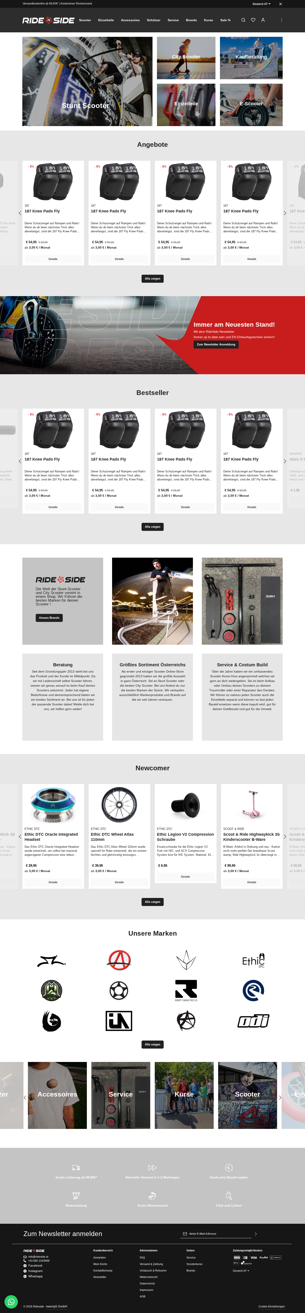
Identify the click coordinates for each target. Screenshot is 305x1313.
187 (27, 205)
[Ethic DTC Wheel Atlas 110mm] (119, 805)
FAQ (142, 1257)
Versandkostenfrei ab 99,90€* (41, 3)
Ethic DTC (32, 829)
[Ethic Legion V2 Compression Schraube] (185, 805)
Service (191, 1257)
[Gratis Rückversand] (152, 1198)
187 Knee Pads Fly (42, 211)
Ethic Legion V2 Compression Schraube (185, 837)
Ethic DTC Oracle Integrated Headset (51, 837)
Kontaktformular (103, 1270)
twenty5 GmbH (56, 1306)
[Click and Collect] (229, 1198)
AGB (142, 1296)
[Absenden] (256, 1234)
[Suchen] (243, 20)
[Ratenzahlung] (76, 1198)
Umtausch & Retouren (153, 1270)
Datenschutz (147, 1283)
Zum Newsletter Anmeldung (216, 344)
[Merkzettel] (253, 20)
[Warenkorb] (272, 20)
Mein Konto (100, 1264)
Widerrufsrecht (148, 1277)
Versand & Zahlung (151, 1264)
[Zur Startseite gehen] (48, 20)
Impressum (146, 1290)
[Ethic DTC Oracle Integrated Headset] (53, 805)
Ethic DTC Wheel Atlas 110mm (112, 837)
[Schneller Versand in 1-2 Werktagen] (152, 1170)
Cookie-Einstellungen (272, 1306)
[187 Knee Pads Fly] (53, 181)
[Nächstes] (284, 213)
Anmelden (99, 1257)
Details (53, 259)
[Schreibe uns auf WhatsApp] (11, 1302)
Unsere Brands (49, 617)
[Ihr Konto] (263, 20)
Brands (190, 1270)
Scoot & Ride (233, 829)
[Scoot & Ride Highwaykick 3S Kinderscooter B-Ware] (252, 805)
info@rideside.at (38, 1256)
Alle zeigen (152, 278)
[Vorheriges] (20, 213)
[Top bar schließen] (280, 4)
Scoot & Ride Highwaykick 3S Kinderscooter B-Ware (251, 837)
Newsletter (99, 1277)
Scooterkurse (194, 1264)
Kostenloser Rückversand (76, 3)
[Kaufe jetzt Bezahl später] (229, 1170)
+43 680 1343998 (39, 1260)
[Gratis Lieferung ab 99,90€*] (76, 1170)
